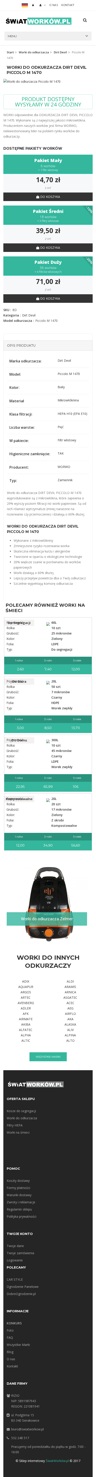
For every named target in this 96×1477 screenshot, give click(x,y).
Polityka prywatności (21, 1216)
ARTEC (26, 997)
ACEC (70, 1003)
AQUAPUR (25, 987)
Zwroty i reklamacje (21, 1202)
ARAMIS (70, 987)
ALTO (70, 1040)
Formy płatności (18, 1188)
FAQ (10, 1337)
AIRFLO (70, 1013)
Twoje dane (15, 1246)
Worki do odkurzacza (34, 52)
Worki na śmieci (18, 1132)
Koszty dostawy (18, 1180)
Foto (10, 1330)
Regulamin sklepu (19, 1209)
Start (10, 52)
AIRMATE (26, 1019)
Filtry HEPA (15, 1125)
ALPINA (70, 1035)
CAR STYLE (15, 1279)
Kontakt (67, 5)
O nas (53, 5)
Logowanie (15, 1260)
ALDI (70, 981)
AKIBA (25, 1024)
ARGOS (26, 992)
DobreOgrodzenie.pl (21, 1294)
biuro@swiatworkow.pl (27, 1429)
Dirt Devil (60, 52)
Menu (12, 36)
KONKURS (14, 1323)
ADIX (25, 981)
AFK (26, 1013)
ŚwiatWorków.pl (57, 1461)
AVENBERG (26, 1003)
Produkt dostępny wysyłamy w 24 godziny (48, 101)
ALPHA (26, 1035)
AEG (70, 1008)
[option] (48, 81)
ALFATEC (25, 1030)
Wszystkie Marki (18, 1345)
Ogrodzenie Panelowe (23, 1286)
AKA (70, 1019)
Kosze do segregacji (21, 1111)
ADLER (26, 1008)
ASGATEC (70, 997)
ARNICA (70, 992)
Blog (10, 1352)
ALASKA (70, 1024)
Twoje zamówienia (20, 1253)
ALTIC (25, 1040)
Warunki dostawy (19, 1195)
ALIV (70, 1030)
